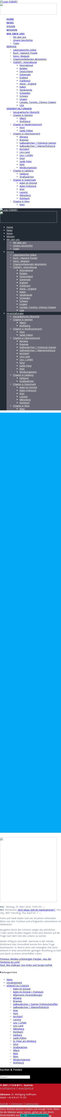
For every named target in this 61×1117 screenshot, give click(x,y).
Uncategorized (14, 982)
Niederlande (26, 89)
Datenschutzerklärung (37, 1115)
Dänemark (25, 74)
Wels (22, 164)
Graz (22, 189)
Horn (22, 127)
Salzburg (24, 173)
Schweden (25, 92)
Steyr (22, 158)
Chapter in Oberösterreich (26, 133)
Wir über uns (16, 33)
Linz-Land (25, 152)
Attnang (24, 136)
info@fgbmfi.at (8, 1088)
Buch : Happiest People (25, 52)
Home (10, 19)
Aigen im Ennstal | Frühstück (28, 991)
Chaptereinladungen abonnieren (30, 59)
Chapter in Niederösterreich (27, 124)
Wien (22, 204)
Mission (12, 29)
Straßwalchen (27, 176)
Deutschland (26, 71)
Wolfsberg (25, 121)
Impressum (17, 1103)
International (26, 65)
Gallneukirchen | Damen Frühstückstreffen (35, 1004)
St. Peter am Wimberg (24, 1041)
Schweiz (24, 96)
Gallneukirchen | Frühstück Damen (38, 142)
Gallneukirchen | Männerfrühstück (37, 145)
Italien (23, 86)
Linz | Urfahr (26, 155)
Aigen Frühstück (28, 186)
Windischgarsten (28, 167)
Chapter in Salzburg (23, 170)
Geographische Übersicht (26, 112)
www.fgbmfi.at (26, 1088)
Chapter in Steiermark (24, 179)
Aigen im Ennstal (28, 182)
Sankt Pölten (26, 130)
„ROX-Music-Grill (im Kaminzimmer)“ (36, 909)
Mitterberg (25, 195)
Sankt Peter (26, 161)
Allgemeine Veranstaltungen (27, 994)
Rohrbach (25, 198)
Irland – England (28, 83)
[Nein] (50, 1116)
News (10, 22)
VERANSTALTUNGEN (18, 985)
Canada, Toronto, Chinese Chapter (38, 102)
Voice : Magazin (21, 56)
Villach (23, 118)
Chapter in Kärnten (23, 115)
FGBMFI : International (25, 62)
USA (22, 105)
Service (12, 46)
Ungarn (23, 99)
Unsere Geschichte (23, 40)
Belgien (23, 68)
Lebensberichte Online (24, 49)
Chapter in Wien (21, 201)
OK (22, 1115)
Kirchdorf (24, 149)
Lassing (23, 192)
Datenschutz (32, 1103)
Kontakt (4, 1103)
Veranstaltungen (19, 108)
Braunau (24, 139)
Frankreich (25, 80)
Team (16, 43)
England (24, 77)
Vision (11, 26)
